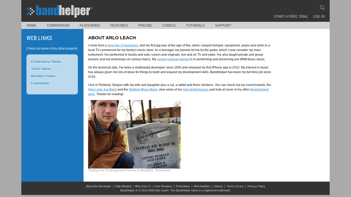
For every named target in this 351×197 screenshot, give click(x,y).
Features (119, 25)
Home (31, 25)
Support (223, 25)
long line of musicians (123, 45)
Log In (319, 16)
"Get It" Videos (41, 69)
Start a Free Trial (291, 16)
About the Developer (98, 186)
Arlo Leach (162, 190)
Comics (169, 25)
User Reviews (163, 186)
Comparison (58, 25)
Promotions (183, 186)
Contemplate (40, 83)
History (218, 186)
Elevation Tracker (43, 76)
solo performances (196, 89)
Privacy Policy (256, 186)
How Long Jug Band (102, 89)
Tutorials (195, 25)
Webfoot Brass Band (143, 89)
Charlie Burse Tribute (46, 62)
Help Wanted (123, 186)
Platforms (90, 25)
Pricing (145, 25)
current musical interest (173, 59)
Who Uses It (142, 186)
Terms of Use (235, 186)
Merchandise (202, 186)
